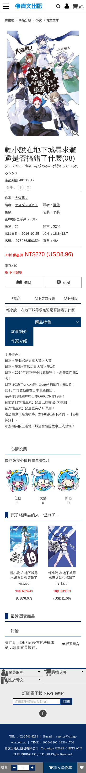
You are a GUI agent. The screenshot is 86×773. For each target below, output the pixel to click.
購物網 (9, 20)
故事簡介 (19, 331)
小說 (39, 20)
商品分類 (25, 20)
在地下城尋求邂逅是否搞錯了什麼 (48, 310)
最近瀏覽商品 (23, 616)
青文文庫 (52, 20)
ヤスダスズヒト (26, 205)
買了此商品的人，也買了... (35, 515)
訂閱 (66, 701)
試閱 (27, 282)
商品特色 (43, 322)
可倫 (56, 205)
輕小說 (11, 310)
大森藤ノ (21, 198)
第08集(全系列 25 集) (21, 219)
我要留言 (72, 644)
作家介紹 (19, 341)
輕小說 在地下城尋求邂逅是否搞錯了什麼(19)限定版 (24, 575)
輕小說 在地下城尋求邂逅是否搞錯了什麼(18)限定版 (62, 575)
